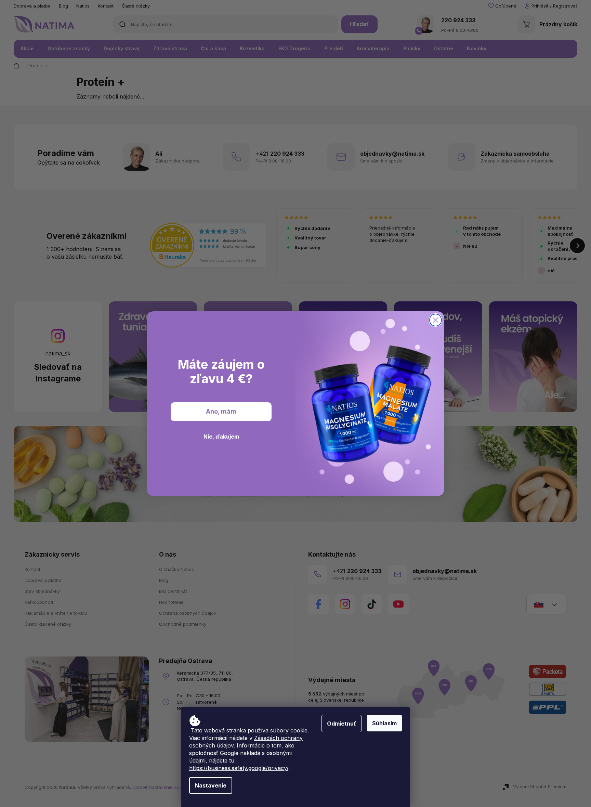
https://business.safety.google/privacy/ (238, 768)
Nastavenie (210, 785)
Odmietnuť (341, 723)
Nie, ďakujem (221, 436)
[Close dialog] (436, 320)
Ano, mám (221, 411)
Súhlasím (384, 723)
